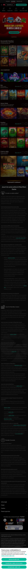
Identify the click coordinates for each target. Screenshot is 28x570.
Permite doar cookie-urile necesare (14, 563)
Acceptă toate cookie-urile (14, 567)
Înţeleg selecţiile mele (14, 559)
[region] (14, 559)
